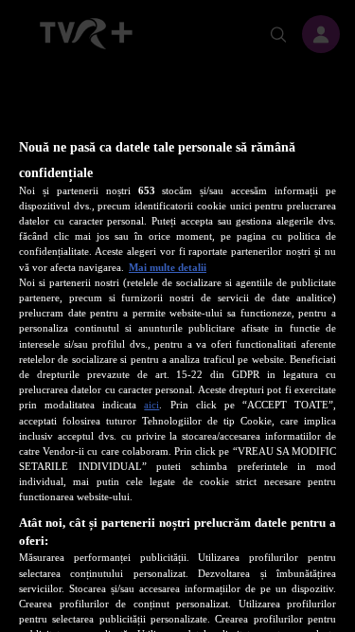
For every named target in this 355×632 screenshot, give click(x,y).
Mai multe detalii (167, 267)
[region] (177, 347)
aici (151, 404)
